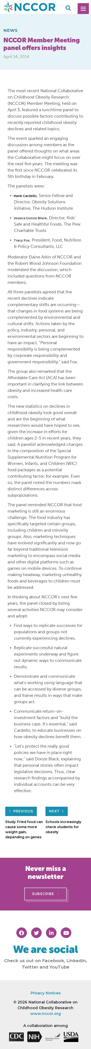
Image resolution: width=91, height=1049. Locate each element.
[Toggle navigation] (83, 8)
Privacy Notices (45, 993)
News (10, 30)
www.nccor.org (45, 1013)
